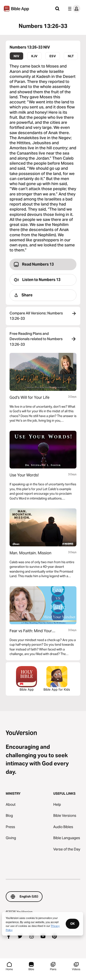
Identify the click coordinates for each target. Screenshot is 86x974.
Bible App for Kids (56, 689)
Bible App (27, 689)
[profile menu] (73, 8)
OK (72, 923)
